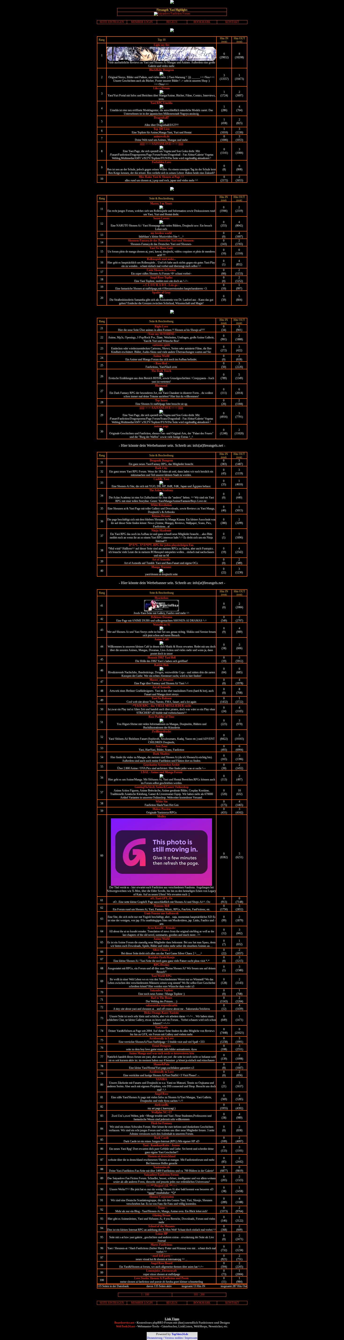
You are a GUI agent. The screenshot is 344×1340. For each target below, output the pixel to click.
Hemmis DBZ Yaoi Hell (162, 657)
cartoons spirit (161, 345)
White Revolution (161, 505)
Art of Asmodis (161, 559)
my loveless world (161, 233)
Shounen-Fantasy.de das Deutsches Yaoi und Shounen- (161, 240)
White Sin (162, 801)
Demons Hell (161, 906)
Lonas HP (162, 1233)
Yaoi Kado (161, 1027)
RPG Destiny (161, 965)
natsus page (161, 426)
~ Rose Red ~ (161, 363)
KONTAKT (232, 22)
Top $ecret (161, 400)
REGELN (171, 22)
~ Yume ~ (161, 1207)
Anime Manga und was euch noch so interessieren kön (161, 1053)
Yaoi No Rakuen (162, 698)
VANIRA (161, 1079)
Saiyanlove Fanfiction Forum (161, 1174)
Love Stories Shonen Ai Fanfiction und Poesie (161, 1278)
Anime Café (161, 639)
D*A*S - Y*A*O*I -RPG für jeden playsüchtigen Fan (161, 545)
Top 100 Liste (162, 129)
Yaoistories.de (161, 1167)
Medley (161, 816)
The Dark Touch (161, 371)
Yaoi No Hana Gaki (161, 248)
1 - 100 (145, 1294)
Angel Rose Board (161, 1263)
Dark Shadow (161, 753)
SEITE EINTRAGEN (112, 22)
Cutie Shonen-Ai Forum (161, 270)
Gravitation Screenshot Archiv (161, 764)
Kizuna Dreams (161, 516)
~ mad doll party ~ (161, 1255)
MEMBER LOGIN (142, 22)
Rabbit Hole (161, 665)
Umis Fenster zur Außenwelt (161, 913)
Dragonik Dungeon (161, 460)
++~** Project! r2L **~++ (161, 1185)
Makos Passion (162, 809)
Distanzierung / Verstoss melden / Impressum (172, 1338)
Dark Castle (161, 1137)
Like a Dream (161, 88)
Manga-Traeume (161, 567)
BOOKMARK (202, 22)
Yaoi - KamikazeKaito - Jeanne (161, 1145)
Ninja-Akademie (161, 530)
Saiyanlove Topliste (161, 990)
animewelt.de (161, 136)
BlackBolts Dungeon (161, 70)
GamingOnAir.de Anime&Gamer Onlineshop (162, 787)
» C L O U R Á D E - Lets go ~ (161, 285)
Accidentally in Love (161, 1038)
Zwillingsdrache (161, 731)
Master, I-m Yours (161, 203)
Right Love (161, 326)
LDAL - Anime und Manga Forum (161, 772)
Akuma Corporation (161, 1196)
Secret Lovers (161, 218)
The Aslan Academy (161, 490)
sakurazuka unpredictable (161, 1005)
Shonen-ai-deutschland (162, 1156)
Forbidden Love (161, 162)
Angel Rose (161, 1093)
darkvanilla (161, 1104)
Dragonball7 (161, 117)
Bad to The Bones (161, 998)
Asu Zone (161, 746)
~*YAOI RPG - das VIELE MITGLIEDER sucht (161, 705)
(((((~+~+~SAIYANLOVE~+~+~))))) (161, 144)
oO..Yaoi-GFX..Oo (161, 898)
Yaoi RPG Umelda (161, 103)
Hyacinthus (161, 598)
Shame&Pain (161, 1064)
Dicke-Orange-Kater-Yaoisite (161, 1012)
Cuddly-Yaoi (161, 479)
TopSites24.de (180, 1334)
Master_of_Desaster (161, 679)
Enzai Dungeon (161, 1045)
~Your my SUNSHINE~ (161, 334)
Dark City (161, 468)
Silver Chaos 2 (161, 950)
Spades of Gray (161, 292)
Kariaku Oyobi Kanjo (161, 957)
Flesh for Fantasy (161, 1123)
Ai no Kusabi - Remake (161, 928)
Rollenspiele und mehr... (161, 259)
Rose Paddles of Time (161, 716)
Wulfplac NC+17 (161, 1112)
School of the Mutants (161, 1226)
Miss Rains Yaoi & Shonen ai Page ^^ (161, 177)
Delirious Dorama (161, 617)
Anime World (162, 939)
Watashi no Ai (161, 624)
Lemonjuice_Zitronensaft (161, 1270)
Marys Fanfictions (161, 1244)
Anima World (161, 356)
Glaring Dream (162, 1215)
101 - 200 (199, 1294)
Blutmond (161, 385)
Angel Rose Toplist (161, 277)
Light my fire (161, 45)
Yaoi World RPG (161, 976)
